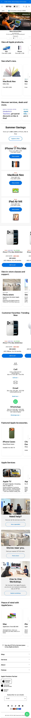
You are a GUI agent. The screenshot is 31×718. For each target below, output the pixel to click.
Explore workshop (15, 593)
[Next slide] (29, 50)
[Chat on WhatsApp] (27, 714)
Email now (15, 396)
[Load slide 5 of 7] (17, 38)
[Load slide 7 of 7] (21, 38)
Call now (15, 377)
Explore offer (15, 138)
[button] (2, 6)
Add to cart (12, 265)
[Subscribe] (25, 699)
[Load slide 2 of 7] (12, 38)
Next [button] (29, 2)
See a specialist (15, 524)
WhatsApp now (15, 415)
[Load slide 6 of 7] (19, 38)
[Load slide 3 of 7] (14, 38)
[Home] (8, 6)
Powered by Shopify (21, 715)
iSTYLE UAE (12, 715)
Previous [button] (1, 2)
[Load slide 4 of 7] (15, 38)
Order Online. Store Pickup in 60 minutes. (15, 1)
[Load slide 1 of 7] (10, 38)
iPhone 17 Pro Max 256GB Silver (13, 252)
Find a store (15, 555)
